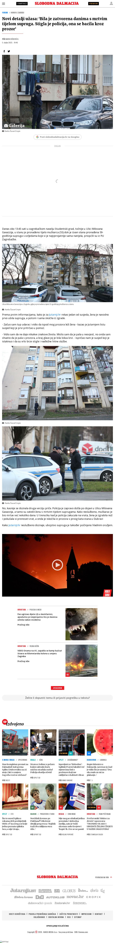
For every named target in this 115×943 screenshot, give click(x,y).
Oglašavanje (39, 917)
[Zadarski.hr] (62, 903)
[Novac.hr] (75, 897)
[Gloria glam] (102, 890)
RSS (69, 917)
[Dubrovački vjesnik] (40, 903)
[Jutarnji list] (23, 890)
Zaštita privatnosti (68, 913)
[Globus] (69, 890)
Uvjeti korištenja (17, 913)
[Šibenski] (79, 903)
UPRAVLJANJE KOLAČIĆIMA (57, 926)
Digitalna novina (56, 917)
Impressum (86, 913)
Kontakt (99, 913)
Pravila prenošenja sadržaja (42, 913)
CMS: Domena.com (81, 931)
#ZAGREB (57, 688)
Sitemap (77, 917)
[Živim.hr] (83, 890)
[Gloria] (94, 890)
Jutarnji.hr (55, 314)
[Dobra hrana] (23, 897)
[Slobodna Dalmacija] (56, 3)
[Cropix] (93, 897)
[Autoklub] (55, 897)
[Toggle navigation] (3, 3)
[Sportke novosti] (57, 890)
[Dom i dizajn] (39, 897)
